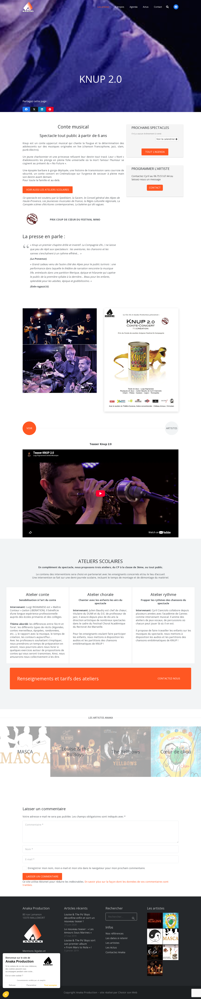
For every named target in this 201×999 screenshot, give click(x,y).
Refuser (12, 985)
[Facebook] (176, 6)
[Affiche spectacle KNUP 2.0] (141, 359)
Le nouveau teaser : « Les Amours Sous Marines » (79, 930)
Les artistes (112, 942)
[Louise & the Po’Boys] (75, 751)
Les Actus (111, 947)
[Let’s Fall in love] (155, 920)
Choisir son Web (127, 992)
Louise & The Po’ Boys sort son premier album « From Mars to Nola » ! (79, 944)
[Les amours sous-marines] (170, 952)
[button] (111, 6)
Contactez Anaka (115, 952)
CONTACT (155, 187)
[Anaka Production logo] (28, 6)
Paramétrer (31, 985)
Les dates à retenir (117, 938)
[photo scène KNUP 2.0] (60, 326)
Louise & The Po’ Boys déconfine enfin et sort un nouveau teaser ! (79, 918)
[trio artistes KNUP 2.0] (60, 369)
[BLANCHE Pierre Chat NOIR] (155, 936)
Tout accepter (50, 985)
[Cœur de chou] (170, 920)
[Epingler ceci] (50, 109)
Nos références (114, 933)
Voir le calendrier (165, 139)
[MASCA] (25, 751)
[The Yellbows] (125, 751)
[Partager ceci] (26, 109)
